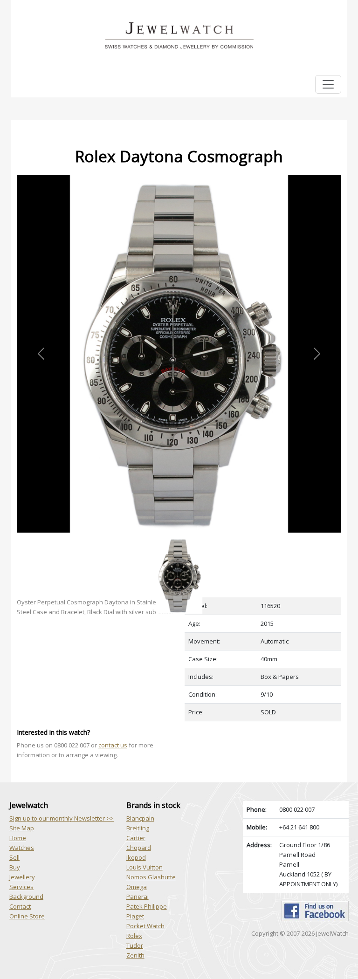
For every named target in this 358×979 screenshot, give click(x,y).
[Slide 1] (179, 538)
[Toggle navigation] (328, 84)
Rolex (134, 935)
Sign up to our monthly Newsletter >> (61, 818)
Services (21, 887)
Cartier (135, 838)
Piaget (135, 916)
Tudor (134, 945)
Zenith (135, 955)
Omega (136, 887)
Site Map (21, 828)
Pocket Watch (145, 926)
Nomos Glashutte (151, 877)
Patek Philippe (146, 906)
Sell (14, 857)
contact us (112, 745)
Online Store (27, 916)
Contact (20, 906)
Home (17, 838)
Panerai (137, 896)
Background (26, 896)
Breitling (137, 828)
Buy (14, 867)
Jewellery (22, 877)
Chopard (138, 847)
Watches (21, 847)
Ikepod (136, 857)
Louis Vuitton (144, 867)
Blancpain (140, 818)
